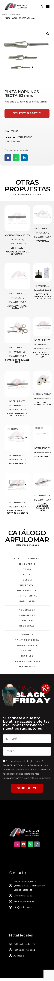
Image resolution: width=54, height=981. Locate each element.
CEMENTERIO (27, 564)
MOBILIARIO (27, 601)
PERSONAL (27, 620)
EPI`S (27, 574)
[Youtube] (23, 844)
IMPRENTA (27, 585)
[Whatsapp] (30, 844)
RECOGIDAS (27, 626)
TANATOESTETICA (27, 640)
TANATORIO (27, 651)
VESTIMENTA (27, 666)
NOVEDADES (27, 610)
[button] (47, 33)
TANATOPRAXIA (12, 141)
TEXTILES (27, 656)
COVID (27, 569)
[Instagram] (17, 844)
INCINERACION (27, 590)
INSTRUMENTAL (27, 596)
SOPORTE (27, 635)
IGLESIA (27, 580)
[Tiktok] (37, 844)
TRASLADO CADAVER (27, 661)
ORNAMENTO (26, 615)
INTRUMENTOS (24, 137)
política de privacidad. (40, 778)
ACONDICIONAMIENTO (27, 558)
